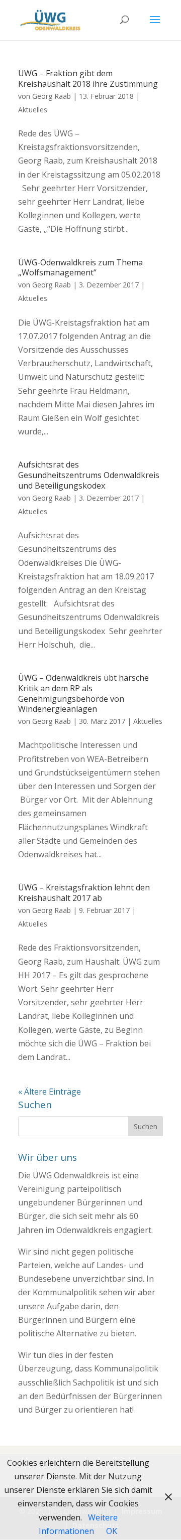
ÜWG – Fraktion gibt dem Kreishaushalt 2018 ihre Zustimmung (88, 78)
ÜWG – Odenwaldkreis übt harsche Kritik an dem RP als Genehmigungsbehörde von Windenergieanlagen (83, 693)
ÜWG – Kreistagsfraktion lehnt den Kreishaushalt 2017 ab (84, 892)
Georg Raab (51, 96)
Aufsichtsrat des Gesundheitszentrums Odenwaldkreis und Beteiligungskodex (88, 475)
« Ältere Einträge (49, 1091)
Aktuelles (32, 109)
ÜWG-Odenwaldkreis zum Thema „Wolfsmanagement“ (80, 267)
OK (111, 1530)
